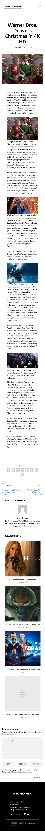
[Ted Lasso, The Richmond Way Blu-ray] (22, 648)
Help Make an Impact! (18, 810)
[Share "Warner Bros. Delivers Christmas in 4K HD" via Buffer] (31, 470)
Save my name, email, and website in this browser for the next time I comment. (19, 771)
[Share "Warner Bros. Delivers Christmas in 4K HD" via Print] (22, 474)
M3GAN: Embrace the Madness (22, 580)
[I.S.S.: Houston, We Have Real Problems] (22, 603)
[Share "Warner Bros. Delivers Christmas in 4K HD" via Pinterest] (22, 470)
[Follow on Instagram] (25, 814)
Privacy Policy (15, 825)
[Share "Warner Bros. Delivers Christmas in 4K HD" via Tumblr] (18, 470)
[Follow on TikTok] (22, 814)
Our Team (14, 805)
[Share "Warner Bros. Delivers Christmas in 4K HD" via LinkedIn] (27, 470)
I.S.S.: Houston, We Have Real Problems (22, 625)
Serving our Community (20, 807)
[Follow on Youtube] (28, 814)
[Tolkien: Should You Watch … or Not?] (22, 693)
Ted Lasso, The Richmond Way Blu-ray (22, 670)
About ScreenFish (17, 802)
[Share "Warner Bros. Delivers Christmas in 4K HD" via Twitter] (13, 470)
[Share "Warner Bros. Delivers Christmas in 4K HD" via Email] (36, 470)
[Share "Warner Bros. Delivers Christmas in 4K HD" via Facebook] (8, 470)
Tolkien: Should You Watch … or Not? (22, 715)
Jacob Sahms (17, 48)
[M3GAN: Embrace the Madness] (22, 558)
